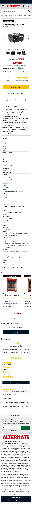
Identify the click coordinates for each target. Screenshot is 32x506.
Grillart (11, 15)
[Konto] (24, 6)
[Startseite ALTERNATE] (13, 6)
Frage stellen (16, 332)
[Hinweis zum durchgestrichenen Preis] (10, 59)
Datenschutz (13, 430)
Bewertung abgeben (16, 383)
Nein (27, 406)
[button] (4, 38)
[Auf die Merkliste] (7, 100)
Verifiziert (6, 398)
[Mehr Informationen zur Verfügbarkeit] (22, 93)
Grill (6, 15)
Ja (22, 406)
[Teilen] (25, 100)
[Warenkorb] (29, 6)
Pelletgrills (18, 15)
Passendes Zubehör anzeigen (16, 319)
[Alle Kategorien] (3, 6)
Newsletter (16, 1)
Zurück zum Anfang (16, 415)
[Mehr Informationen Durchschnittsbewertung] (27, 80)
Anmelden (25, 428)
